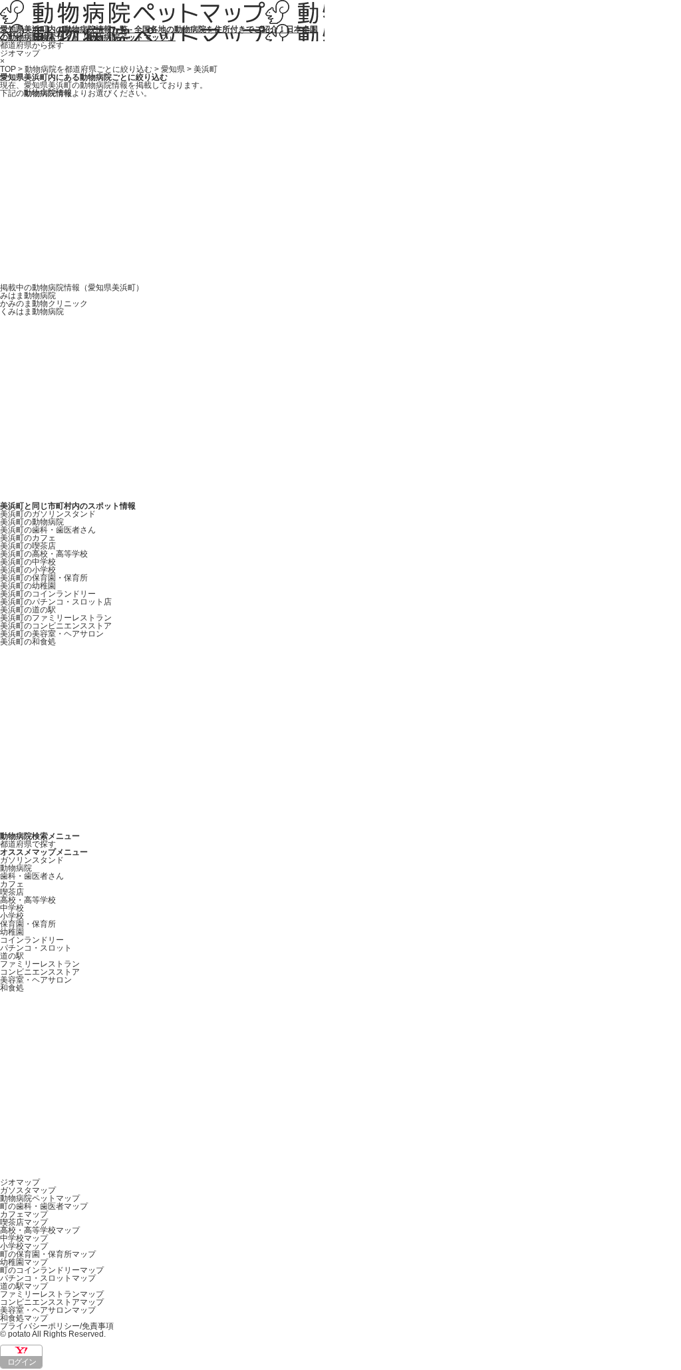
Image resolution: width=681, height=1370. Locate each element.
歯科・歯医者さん (32, 876)
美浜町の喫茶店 (28, 546)
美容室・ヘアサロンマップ (48, 1310)
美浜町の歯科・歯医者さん (48, 530)
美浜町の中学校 (28, 562)
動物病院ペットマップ (40, 1198)
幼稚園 (12, 932)
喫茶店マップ (24, 1222)
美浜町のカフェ (28, 538)
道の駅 (12, 956)
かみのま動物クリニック (44, 303)
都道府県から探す (32, 45)
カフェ (12, 884)
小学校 (12, 916)
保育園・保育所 (28, 924)
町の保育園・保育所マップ (48, 1254)
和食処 (12, 988)
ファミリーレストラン (40, 964)
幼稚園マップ (24, 1262)
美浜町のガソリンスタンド (48, 514)
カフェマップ (24, 1214)
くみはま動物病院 (32, 311)
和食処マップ (24, 1318)
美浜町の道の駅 (28, 609)
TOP (8, 69)
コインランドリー (32, 940)
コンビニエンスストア (40, 972)
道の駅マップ (24, 1286)
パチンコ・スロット (36, 948)
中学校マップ (24, 1238)
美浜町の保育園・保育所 (44, 577)
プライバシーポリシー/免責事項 (57, 1326)
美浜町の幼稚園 (28, 585)
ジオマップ (20, 53)
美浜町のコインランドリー (48, 593)
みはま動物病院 (28, 295)
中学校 (12, 908)
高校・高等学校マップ (40, 1230)
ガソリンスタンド (32, 860)
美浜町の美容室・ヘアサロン (52, 633)
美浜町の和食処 (28, 641)
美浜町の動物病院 (32, 522)
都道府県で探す (28, 844)
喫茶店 (12, 892)
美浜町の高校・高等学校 (44, 554)
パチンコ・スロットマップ (48, 1278)
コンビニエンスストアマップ (52, 1302)
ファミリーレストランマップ (52, 1294)
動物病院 (16, 868)
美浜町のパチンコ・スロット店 (56, 601)
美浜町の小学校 (28, 569)
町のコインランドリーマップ (52, 1270)
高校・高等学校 (28, 900)
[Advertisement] (340, 190)
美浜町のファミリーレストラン (56, 617)
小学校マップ (24, 1246)
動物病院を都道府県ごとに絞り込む (88, 69)
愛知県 (173, 69)
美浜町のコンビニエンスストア (56, 625)
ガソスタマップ (28, 1190)
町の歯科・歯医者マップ (44, 1206)
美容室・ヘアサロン (36, 980)
